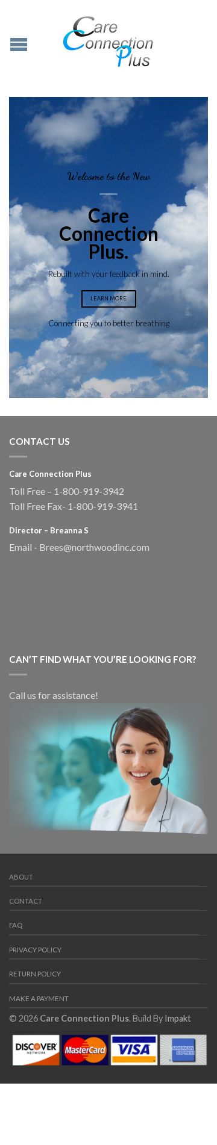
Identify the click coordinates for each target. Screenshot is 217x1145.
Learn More (108, 298)
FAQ (15, 925)
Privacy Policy (35, 950)
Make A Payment (39, 998)
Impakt (178, 1018)
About (21, 877)
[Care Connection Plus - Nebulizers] (108, 39)
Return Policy (35, 974)
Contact (25, 901)
